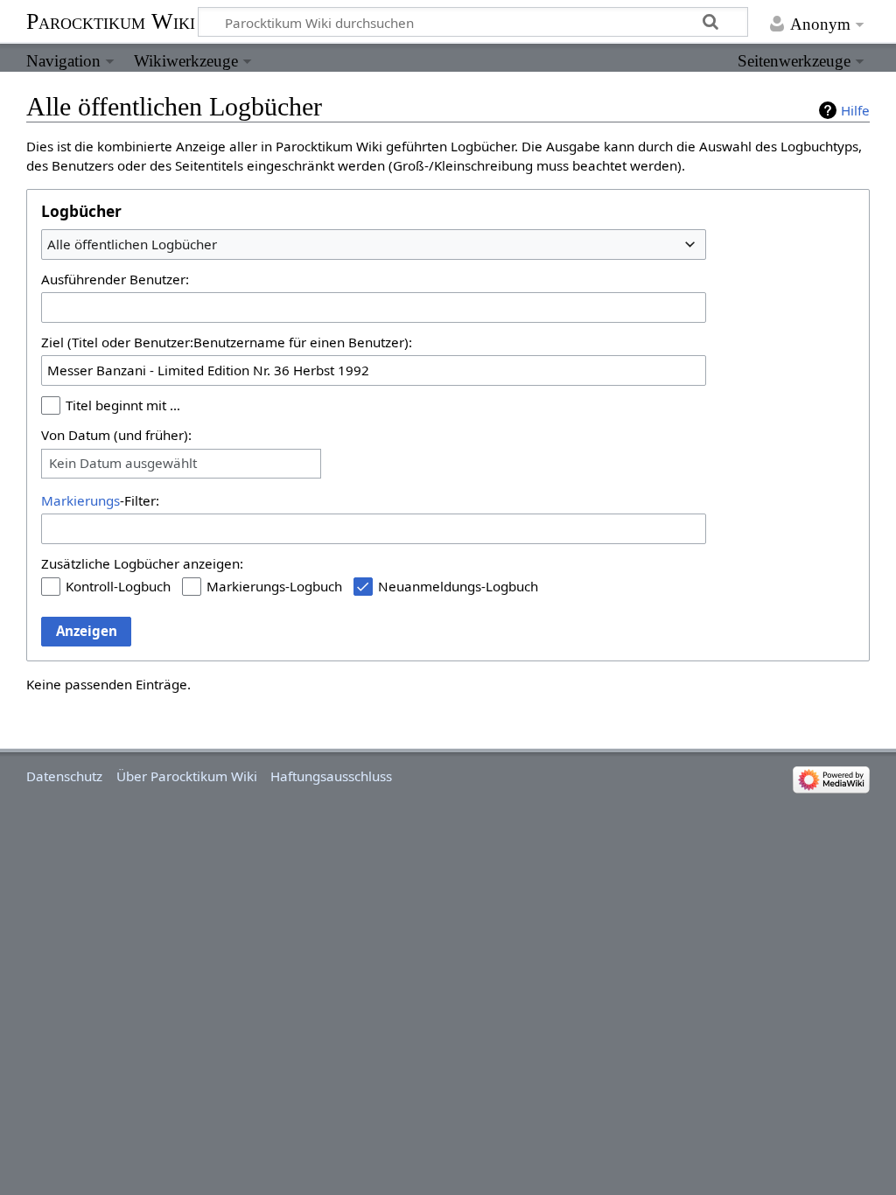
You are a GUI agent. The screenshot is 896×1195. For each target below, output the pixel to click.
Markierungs (80, 500)
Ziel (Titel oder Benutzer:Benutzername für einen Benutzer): (226, 342)
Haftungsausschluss (331, 776)
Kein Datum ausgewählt (123, 463)
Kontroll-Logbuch (118, 586)
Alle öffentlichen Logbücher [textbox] (132, 244)
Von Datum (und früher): (116, 435)
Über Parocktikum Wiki (186, 776)
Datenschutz (64, 776)
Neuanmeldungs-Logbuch (458, 586)
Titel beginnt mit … (123, 405)
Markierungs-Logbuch (274, 586)
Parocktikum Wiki (110, 20)
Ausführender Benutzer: (115, 279)
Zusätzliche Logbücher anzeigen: (142, 563)
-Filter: (100, 500)
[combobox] (373, 244)
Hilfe (855, 110)
